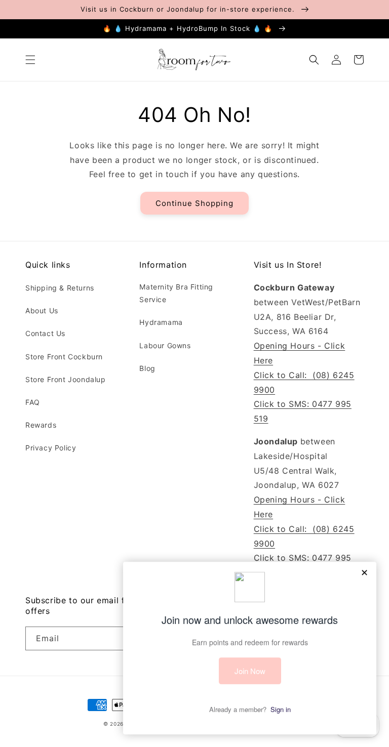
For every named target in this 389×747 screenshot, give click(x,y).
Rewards (40, 425)
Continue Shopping (194, 203)
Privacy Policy (50, 447)
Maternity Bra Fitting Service (176, 293)
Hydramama (160, 322)
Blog (147, 368)
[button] (30, 60)
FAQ (32, 402)
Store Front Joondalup (65, 379)
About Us (41, 310)
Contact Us (45, 333)
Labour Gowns (164, 345)
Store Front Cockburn (64, 356)
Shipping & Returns (59, 287)
